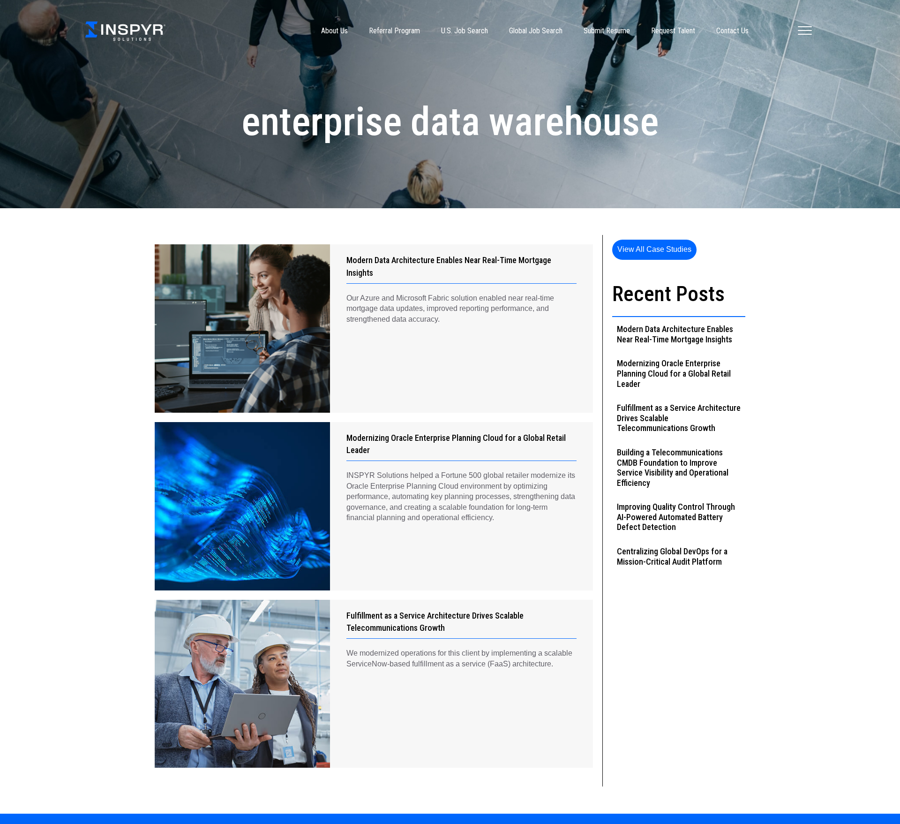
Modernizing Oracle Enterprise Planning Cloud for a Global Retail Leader (674, 373)
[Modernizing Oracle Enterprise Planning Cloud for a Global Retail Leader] (242, 506)
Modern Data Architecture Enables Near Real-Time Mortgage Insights (675, 334)
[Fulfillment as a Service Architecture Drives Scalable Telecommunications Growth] (242, 684)
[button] (654, 249)
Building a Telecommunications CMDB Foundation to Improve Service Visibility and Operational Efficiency (672, 467)
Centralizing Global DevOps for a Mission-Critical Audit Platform (672, 556)
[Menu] (805, 31)
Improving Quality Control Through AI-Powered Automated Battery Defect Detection (676, 517)
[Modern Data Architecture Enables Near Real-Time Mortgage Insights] (242, 328)
